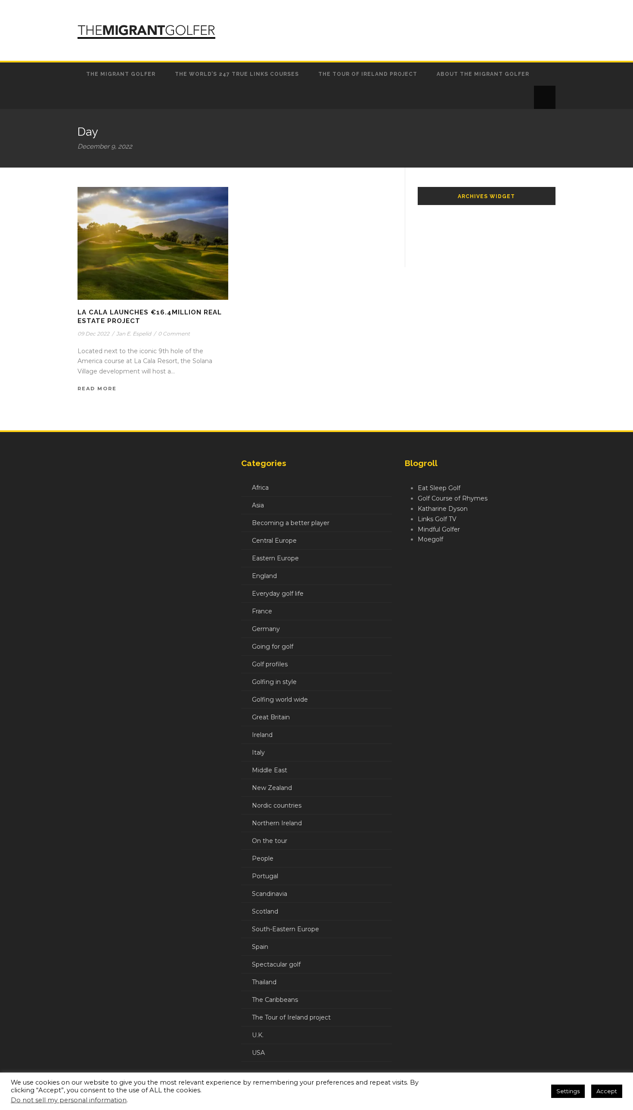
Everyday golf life (278, 593)
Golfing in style (274, 682)
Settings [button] (568, 1091)
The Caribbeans (275, 1000)
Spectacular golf (276, 964)
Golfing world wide (280, 699)
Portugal (265, 876)
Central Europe (274, 540)
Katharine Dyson (443, 509)
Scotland (265, 911)
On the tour (269, 841)
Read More (97, 389)
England (264, 576)
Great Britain (271, 717)
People (262, 858)
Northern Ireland (277, 823)
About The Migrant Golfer (483, 74)
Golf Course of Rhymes (452, 498)
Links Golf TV (437, 519)
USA (258, 1053)
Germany (266, 629)
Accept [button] (606, 1091)
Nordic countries (276, 805)
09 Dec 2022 (93, 333)
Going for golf (272, 646)
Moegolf (430, 539)
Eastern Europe (275, 558)
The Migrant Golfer (120, 74)
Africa (260, 487)
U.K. (258, 1035)
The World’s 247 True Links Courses (237, 74)
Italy (258, 752)
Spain (260, 947)
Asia (258, 505)
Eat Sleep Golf (439, 488)
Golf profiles (270, 664)
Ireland (262, 735)
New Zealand (272, 788)
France (262, 611)
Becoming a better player (290, 523)
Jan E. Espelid (133, 333)
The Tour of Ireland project (367, 74)
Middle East (269, 770)
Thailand (264, 982)
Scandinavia (269, 894)
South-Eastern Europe (285, 929)
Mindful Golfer (439, 529)
